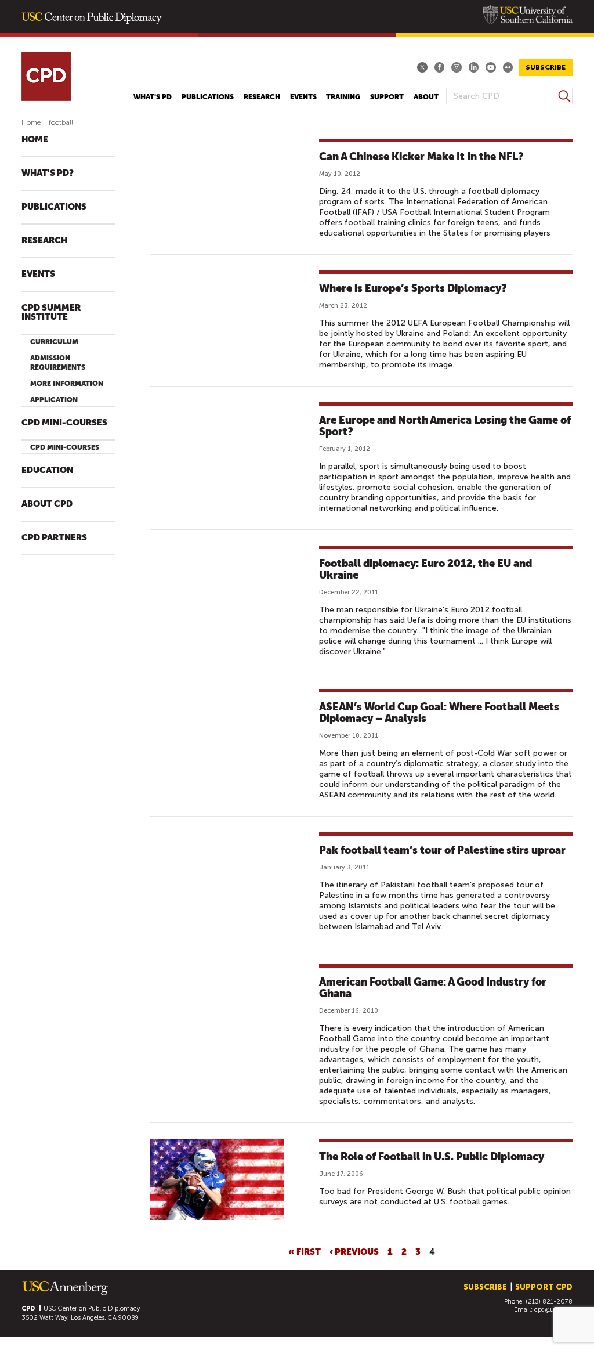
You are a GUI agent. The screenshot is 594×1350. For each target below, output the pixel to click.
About (426, 97)
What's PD (152, 97)
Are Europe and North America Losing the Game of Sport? (445, 426)
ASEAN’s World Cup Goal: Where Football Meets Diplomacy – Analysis (439, 712)
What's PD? (47, 173)
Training (343, 97)
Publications (208, 97)
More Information (66, 384)
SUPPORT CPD (544, 1287)
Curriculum (54, 342)
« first (304, 1251)
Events (303, 97)
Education (47, 470)
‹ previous (354, 1251)
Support (387, 97)
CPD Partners (54, 538)
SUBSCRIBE (546, 67)
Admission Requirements (57, 362)
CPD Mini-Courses (64, 423)
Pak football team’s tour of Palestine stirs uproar (442, 850)
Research (262, 97)
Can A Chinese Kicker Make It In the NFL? (421, 156)
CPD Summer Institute (51, 312)
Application (54, 400)
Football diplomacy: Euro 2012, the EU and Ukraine (425, 569)
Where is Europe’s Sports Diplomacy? (413, 288)
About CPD (47, 504)
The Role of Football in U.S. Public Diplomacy (431, 1156)
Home (31, 122)
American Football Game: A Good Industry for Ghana (432, 987)
